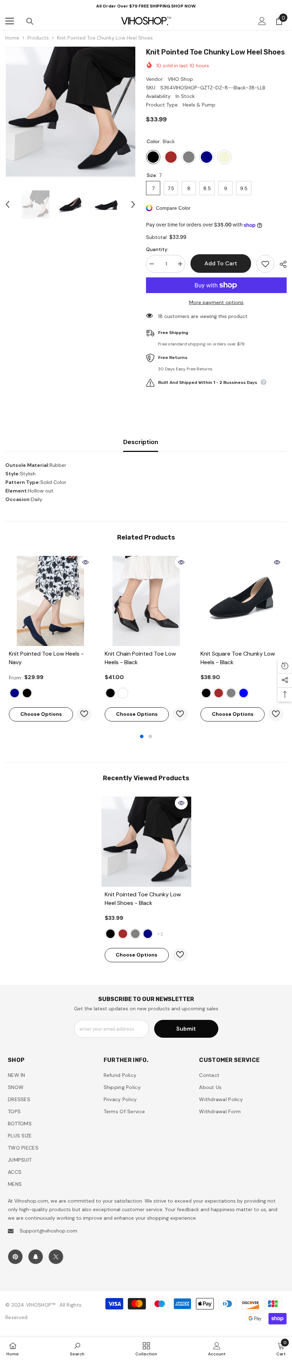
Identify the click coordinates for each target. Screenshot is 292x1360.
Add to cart (219, 263)
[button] (7, 204)
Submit (186, 1028)
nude (123, 693)
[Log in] (262, 21)
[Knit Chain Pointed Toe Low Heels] (146, 601)
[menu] (9, 21)
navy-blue (243, 693)
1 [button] (142, 736)
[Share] (280, 264)
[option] (70, 112)
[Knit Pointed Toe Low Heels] (50, 601)
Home (12, 38)
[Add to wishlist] (265, 264)
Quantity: (157, 249)
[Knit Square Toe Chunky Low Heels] (242, 601)
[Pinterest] (15, 1256)
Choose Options (41, 714)
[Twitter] (55, 1256)
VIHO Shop (180, 79)
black (27, 693)
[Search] (30, 21)
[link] (77, 1349)
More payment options (216, 302)
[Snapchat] (35, 1256)
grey (231, 693)
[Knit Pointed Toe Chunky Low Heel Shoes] (146, 842)
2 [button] (150, 736)
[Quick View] (85, 562)
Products (38, 38)
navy (14, 693)
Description (140, 442)
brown (218, 693)
